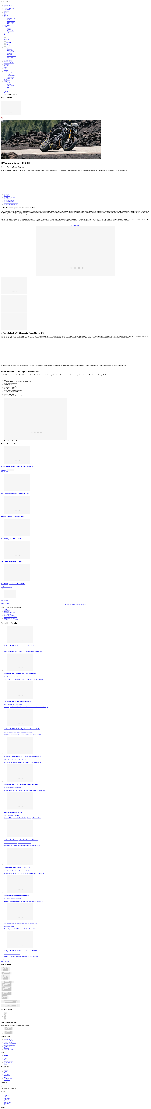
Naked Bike (7, 611)
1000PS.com (7, 1055)
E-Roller (9, 29)
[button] (4, 34)
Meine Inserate (10, 51)
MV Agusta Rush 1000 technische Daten (76, 604)
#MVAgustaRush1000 (9, 197)
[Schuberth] (6, 986)
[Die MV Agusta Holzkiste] (35, 439)
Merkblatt (9, 53)
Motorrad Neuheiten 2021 (10, 617)
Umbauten (6, 1048)
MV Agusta (7, 610)
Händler (6, 15)
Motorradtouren (11, 18)
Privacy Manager (8, 1078)
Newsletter (6, 1073)
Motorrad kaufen (8, 5)
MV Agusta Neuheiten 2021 (11, 619)
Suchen (3, 1107)
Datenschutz (7, 1075)
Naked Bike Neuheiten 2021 (11, 618)
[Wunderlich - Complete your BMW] (10, 1006)
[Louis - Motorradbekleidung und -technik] (4, 999)
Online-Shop (6, 1103)
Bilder (5, 12)
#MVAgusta (7, 194)
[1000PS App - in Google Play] (8, 1033)
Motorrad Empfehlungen (10, 1043)
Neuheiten (6, 11)
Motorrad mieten (11, 21)
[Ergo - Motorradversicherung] (10, 1002)
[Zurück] (1, 959)
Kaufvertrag (7, 1046)
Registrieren (10, 50)
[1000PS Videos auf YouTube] (5, 1013)
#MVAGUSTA (7, 198)
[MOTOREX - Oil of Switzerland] (5, 970)
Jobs (5, 1059)
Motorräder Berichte (9, 615)
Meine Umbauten (11, 56)
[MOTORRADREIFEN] (6, 974)
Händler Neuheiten (8, 1061)
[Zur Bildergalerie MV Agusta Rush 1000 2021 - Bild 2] (14, 294)
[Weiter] (3, 959)
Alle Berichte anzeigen (6, 587)
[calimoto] (6, 990)
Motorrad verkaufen (9, 8)
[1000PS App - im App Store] (8, 1029)
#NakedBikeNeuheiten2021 (11, 203)
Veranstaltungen (8, 1062)
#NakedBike (7, 196)
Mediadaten (7, 1080)
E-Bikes (9, 28)
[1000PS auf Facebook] (5, 1016)
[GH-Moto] (7, 982)
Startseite (6, 91)
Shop (5, 14)
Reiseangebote (10, 22)
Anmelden (9, 49)
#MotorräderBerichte (9, 200)
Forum (5, 1064)
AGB (5, 1077)
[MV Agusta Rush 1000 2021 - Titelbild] (51, 159)
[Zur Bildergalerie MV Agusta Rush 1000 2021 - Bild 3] (14, 311)
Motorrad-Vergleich (9, 1049)
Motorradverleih (7, 1102)
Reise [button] (5, 16)
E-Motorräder (10, 31)
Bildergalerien (7, 1098)
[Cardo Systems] (6, 994)
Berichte (5, 1096)
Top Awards (7, 25)
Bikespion (9, 54)
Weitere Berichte (5, 603)
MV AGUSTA (7, 614)
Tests (8, 32)
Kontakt (6, 1071)
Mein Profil (10, 57)
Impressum (6, 1074)
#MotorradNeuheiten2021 (10, 201)
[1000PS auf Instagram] (5, 1019)
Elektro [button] (5, 26)
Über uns (6, 1070)
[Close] (1, 1086)
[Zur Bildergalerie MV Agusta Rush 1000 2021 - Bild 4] (14, 329)
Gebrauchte (6, 1099)
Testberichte (7, 9)
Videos (5, 1058)
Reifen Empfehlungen (9, 1045)
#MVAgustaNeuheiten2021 (10, 204)
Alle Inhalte (6, 1095)
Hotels (8, 19)
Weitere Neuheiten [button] (5, 961)
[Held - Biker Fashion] (5, 979)
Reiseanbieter (10, 23)
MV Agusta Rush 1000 (9, 612)
